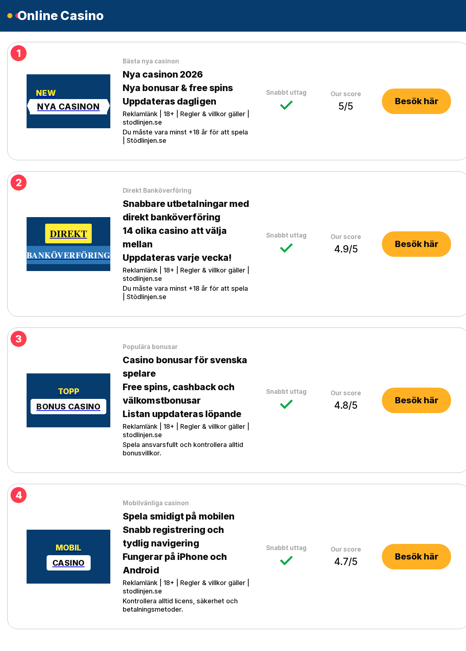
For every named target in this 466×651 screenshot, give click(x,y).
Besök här (416, 101)
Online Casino (60, 15)
